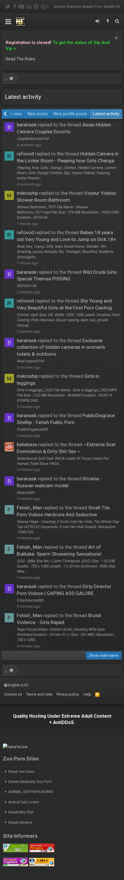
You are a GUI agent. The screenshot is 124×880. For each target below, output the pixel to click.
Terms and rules (39, 694)
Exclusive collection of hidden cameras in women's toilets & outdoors (61, 347)
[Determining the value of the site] (15, 851)
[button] (8, 21)
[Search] (117, 21)
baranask (26, 125)
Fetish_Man (29, 508)
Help (87, 694)
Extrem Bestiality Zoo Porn (30, 781)
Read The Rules (20, 58)
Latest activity (106, 113)
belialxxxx (27, 444)
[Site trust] (42, 851)
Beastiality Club (21, 812)
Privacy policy (68, 694)
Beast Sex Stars (21, 771)
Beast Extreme (20, 822)
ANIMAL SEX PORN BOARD (30, 792)
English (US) (18, 685)
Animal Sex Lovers (23, 802)
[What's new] (108, 21)
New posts (37, 113)
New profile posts (70, 113)
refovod (25, 154)
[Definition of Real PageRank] (15, 865)
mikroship (27, 193)
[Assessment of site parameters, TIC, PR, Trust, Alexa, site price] (42, 865)
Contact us (13, 694)
